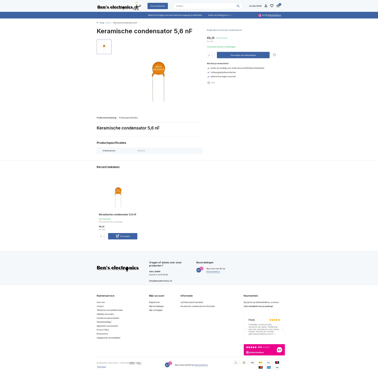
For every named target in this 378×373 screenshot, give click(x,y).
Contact (100, 306)
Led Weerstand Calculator (192, 302)
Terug (101, 23)
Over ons (101, 302)
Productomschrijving (106, 117)
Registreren (154, 302)
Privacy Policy (103, 329)
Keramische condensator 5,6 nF (117, 214)
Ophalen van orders (105, 314)
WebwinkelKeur (274, 15)
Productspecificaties (128, 117)
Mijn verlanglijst (156, 310)
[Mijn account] (265, 6)
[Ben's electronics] (119, 6)
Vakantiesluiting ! (104, 322)
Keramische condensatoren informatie (198, 306)
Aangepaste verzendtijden (108, 337)
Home (108, 23)
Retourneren (102, 333)
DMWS (132, 362)
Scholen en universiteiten (108, 318)
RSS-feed (101, 366)
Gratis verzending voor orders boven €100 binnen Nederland (237, 68)
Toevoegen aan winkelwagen (243, 55)
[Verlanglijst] (271, 6)
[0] (277, 6)
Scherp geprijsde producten (223, 72)
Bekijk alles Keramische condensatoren (224, 30)
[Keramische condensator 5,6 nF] (118, 193)
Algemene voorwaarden (107, 326)
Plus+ (139, 362)
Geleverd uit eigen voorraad (223, 76)
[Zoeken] (238, 5)
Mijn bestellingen (156, 306)
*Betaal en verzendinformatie (110, 310)
